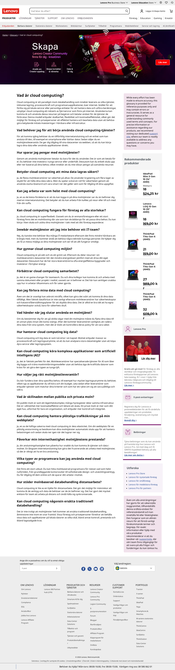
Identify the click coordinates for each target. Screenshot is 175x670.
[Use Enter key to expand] (167, 11)
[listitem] (142, 184)
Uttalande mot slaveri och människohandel (127, 661)
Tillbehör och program (72, 630)
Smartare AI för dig (75, 599)
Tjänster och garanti (75, 636)
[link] (172, 3)
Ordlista (93, 645)
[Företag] (138, 18)
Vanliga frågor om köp (120, 614)
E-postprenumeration (98, 610)
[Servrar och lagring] (161, 26)
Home (5, 35)
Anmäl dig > (130, 420)
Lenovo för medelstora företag (143, 484)
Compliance (26, 602)
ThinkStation (141, 639)
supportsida (145, 539)
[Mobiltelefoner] (140, 26)
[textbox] (135, 568)
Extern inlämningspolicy (100, 661)
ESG (22, 607)
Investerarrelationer (29, 598)
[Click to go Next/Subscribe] (56, 568)
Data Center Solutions (72, 622)
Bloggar (93, 620)
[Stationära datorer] (53, 26)
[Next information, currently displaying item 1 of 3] (170, 57)
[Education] (151, 18)
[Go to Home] (10, 11)
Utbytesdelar (72, 647)
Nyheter (24, 593)
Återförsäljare (95, 624)
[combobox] (77, 11)
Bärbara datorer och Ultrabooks (75, 593)
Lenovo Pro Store (137, 473)
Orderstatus (118, 596)
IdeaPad (139, 602)
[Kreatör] (174, 18)
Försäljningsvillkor (120, 619)
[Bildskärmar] (83, 26)
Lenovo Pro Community (95, 598)
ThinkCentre (141, 626)
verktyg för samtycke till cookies (53, 661)
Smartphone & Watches (142, 612)
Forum (93, 616)
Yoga (138, 607)
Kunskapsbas (95, 649)
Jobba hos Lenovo (28, 615)
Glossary (14, 35)
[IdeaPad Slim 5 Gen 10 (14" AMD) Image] (133, 185)
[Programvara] (123, 26)
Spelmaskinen (73, 603)
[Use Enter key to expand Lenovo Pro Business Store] (127, 2)
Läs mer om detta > (134, 455)
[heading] (150, 177)
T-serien (139, 589)
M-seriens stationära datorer (144, 620)
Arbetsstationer (73, 616)
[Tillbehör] (108, 26)
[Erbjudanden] (15, 26)
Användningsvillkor (74, 661)
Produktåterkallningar (76, 641)
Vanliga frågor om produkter (120, 606)
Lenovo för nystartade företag (143, 477)
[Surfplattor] (96, 26)
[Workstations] (68, 26)
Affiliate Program (97, 633)
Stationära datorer (74, 612)
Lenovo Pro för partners (140, 488)
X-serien (139, 593)
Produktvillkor (96, 629)
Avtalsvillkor (26, 611)
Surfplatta (71, 608)
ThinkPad (140, 598)
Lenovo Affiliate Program (27, 621)
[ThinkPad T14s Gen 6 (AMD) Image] (133, 245)
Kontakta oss (118, 592)
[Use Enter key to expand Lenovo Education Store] (155, 2)
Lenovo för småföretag (139, 480)
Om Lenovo (26, 589)
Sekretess (35, 661)
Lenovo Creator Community (96, 590)
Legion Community (98, 604)
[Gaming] (163, 18)
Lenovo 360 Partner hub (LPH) (52, 590)
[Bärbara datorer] (33, 26)
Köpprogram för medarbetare (96, 639)
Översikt (86, 661)
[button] (161, 2)
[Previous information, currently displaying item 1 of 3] (4, 57)
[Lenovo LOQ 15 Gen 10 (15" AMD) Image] (133, 215)
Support (116, 600)
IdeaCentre (140, 630)
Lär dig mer (148, 358)
